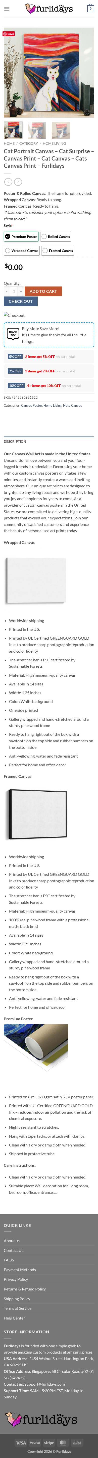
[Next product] (8, 182)
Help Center (14, 1318)
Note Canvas (72, 405)
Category (28, 143)
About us (12, 1240)
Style (8, 225)
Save (11, 34)
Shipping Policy (17, 1298)
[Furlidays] (49, 8)
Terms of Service (17, 1308)
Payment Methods (20, 1269)
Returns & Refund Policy (25, 1288)
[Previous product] (18, 182)
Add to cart (43, 291)
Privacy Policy (16, 1279)
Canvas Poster (31, 405)
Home (9, 143)
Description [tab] (15, 442)
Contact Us (13, 1250)
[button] (7, 9)
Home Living (54, 143)
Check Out (21, 301)
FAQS (9, 1259)
